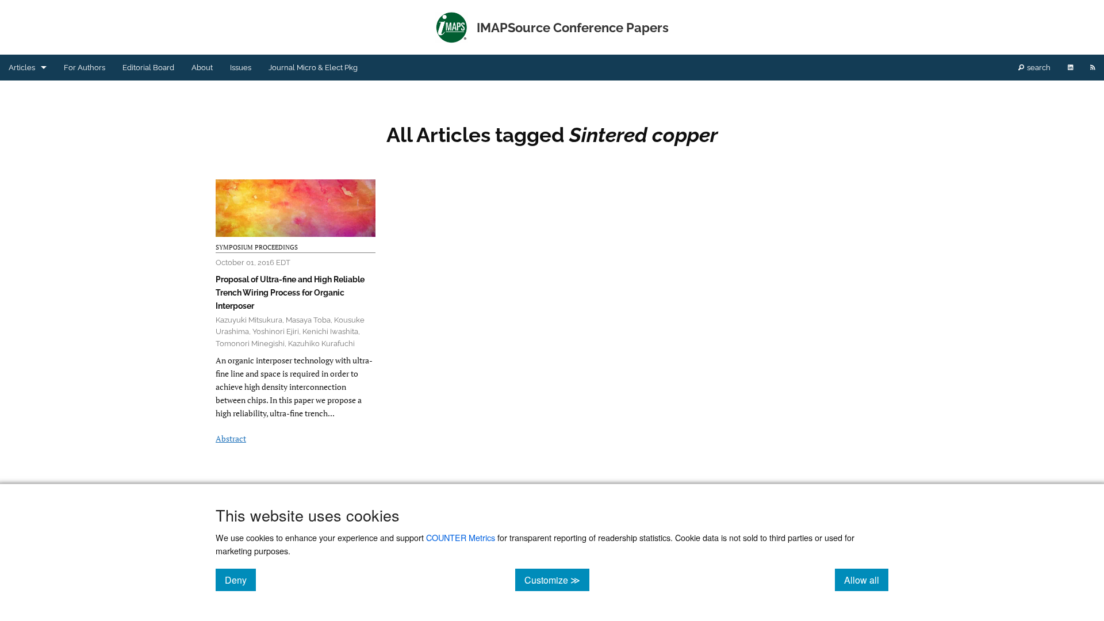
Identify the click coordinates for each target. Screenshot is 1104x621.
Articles (22, 67)
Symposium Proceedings (257, 247)
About (202, 67)
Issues (240, 67)
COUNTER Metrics (460, 537)
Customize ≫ (556, 579)
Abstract (231, 438)
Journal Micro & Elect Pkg (313, 67)
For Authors (84, 67)
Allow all (866, 579)
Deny (240, 579)
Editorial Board (148, 67)
